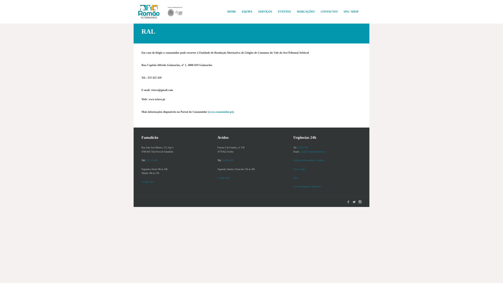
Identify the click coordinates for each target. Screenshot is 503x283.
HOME (231, 11)
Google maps (147, 181)
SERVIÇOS (265, 11)
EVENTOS (284, 11)
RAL (295, 177)
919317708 (302, 147)
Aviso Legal (299, 169)
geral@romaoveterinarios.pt (313, 151)
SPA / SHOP (351, 11)
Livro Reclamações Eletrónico (307, 186)
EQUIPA (247, 11)
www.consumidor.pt (221, 111)
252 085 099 (228, 160)
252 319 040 (152, 160)
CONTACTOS (329, 11)
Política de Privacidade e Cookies (308, 160)
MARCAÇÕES (306, 11)
